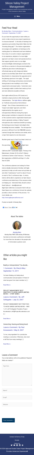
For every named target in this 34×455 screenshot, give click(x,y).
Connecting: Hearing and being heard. (15, 324)
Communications (17, 31)
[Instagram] (17, 445)
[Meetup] (22, 445)
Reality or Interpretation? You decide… (15, 265)
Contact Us (13, 437)
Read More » (7, 285)
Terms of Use (20, 437)
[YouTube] (14, 445)
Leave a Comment (10, 297)
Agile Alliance (18, 100)
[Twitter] (11, 445)
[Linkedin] (20, 445)
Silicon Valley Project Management (17, 4)
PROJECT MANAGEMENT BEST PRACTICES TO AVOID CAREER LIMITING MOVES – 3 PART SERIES (16, 292)
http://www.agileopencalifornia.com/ (12, 197)
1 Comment (7, 268)
